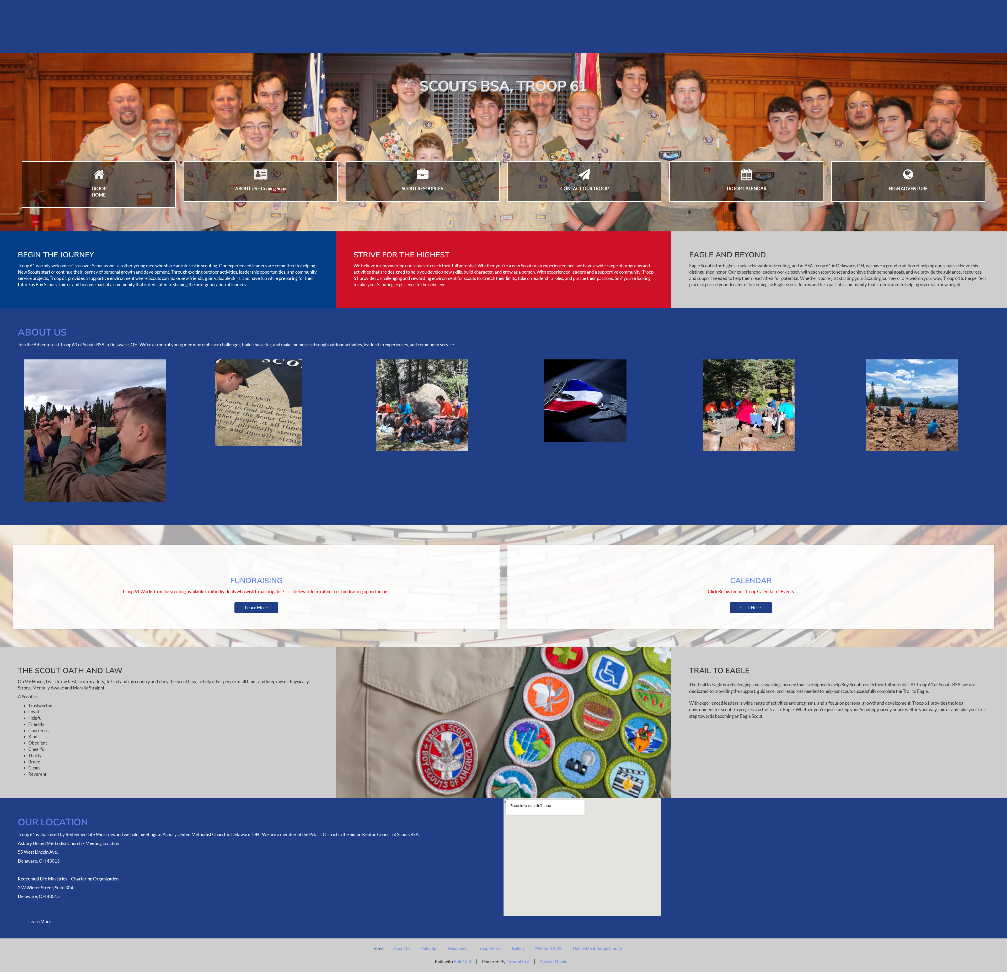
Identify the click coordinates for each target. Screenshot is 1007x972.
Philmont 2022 (549, 948)
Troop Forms (489, 948)
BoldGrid (462, 961)
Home (377, 948)
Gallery (518, 948)
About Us (402, 948)
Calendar (429, 948)
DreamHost (517, 961)
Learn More (256, 607)
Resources (457, 948)
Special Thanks (554, 961)
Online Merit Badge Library (597, 948)
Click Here (751, 607)
